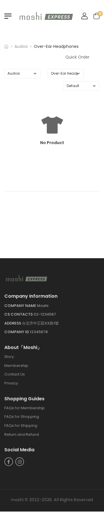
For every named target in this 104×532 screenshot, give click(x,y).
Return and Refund (21, 434)
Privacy (11, 383)
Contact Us (14, 374)
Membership (16, 365)
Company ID (17, 332)
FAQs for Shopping (21, 417)
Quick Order (77, 57)
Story (9, 357)
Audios (21, 46)
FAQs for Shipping (20, 425)
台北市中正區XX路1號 (40, 323)
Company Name (20, 305)
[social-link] (8, 462)
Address (13, 323)
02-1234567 (45, 314)
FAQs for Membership (24, 408)
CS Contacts (19, 314)
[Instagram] (19, 462)
